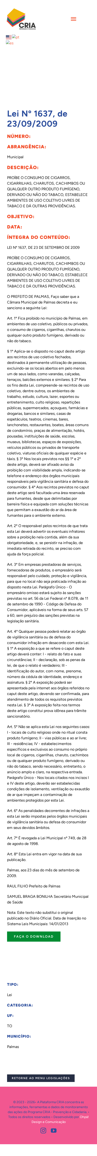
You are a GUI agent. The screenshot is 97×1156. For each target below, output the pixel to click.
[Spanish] (10, 43)
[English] (9, 37)
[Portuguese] (16, 37)
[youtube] (54, 1130)
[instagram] (43, 1130)
